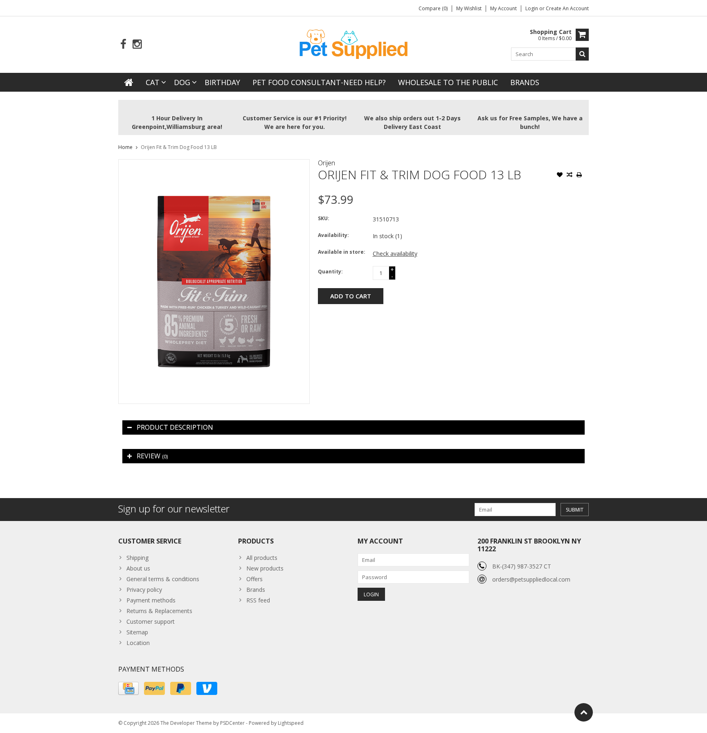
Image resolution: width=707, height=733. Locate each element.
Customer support (150, 621)
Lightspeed (291, 722)
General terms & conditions (162, 579)
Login (532, 8)
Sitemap (137, 632)
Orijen (326, 162)
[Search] (582, 54)
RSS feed (258, 600)
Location (138, 643)
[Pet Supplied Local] (353, 43)
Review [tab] (152, 455)
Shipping (137, 558)
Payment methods (151, 600)
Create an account (567, 8)
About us (138, 568)
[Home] (129, 82)
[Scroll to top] (583, 712)
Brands (524, 82)
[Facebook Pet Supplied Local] (123, 44)
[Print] (579, 175)
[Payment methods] (128, 688)
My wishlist (469, 8)
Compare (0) (433, 8)
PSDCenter (232, 722)
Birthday (222, 82)
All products (261, 558)
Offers (254, 579)
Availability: (333, 235)
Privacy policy (144, 589)
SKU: (323, 218)
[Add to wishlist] (559, 175)
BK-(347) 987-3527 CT (521, 566)
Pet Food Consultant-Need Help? (319, 82)
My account (503, 8)
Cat (153, 82)
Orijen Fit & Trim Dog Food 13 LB (179, 147)
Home (125, 147)
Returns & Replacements (159, 611)
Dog (182, 82)
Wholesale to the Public (448, 82)
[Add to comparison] (569, 175)
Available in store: (341, 251)
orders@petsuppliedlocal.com (531, 579)
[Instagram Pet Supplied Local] (137, 44)
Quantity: (330, 271)
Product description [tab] (175, 427)
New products (265, 568)
